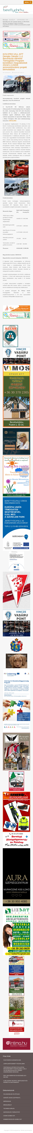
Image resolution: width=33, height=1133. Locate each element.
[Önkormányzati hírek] (16, 644)
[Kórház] (16, 561)
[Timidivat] (16, 308)
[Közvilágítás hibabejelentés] (16, 1031)
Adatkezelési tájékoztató (11, 1112)
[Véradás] (16, 1023)
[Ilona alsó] (16, 315)
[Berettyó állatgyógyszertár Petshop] (16, 840)
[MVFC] (16, 590)
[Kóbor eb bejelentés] (16, 660)
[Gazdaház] (16, 1007)
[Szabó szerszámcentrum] (16, 986)
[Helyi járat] (16, 781)
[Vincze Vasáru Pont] (16, 623)
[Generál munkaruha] (16, 811)
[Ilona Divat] (16, 45)
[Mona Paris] (16, 751)
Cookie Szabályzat (9, 1115)
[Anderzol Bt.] (16, 34)
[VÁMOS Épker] (16, 395)
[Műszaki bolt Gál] (16, 965)
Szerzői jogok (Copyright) (11, 1097)
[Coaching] (16, 476)
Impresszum (7, 1101)
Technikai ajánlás (8, 1108)
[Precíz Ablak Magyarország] (16, 39)
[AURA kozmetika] (16, 877)
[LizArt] (16, 931)
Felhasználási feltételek (11, 1094)
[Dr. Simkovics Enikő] (16, 441)
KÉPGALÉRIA (13, 120)
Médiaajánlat (7, 1105)
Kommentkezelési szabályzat (12, 1119)
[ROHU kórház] (16, 700)
